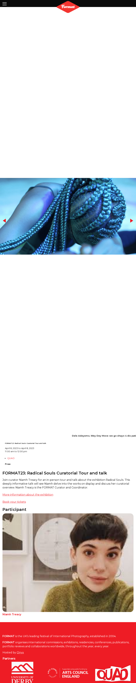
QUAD (11, 471)
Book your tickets (14, 515)
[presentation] (4, 227)
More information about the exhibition (27, 507)
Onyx (20, 665)
